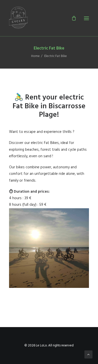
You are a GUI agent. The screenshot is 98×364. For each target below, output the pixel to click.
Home (35, 56)
